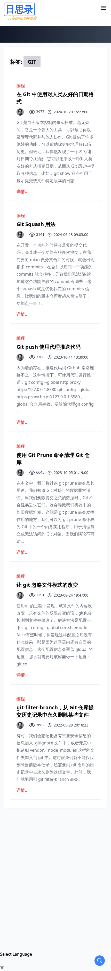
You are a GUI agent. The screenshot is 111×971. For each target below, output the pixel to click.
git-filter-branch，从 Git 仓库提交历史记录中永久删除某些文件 (55, 711)
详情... (23, 191)
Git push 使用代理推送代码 (49, 346)
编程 (21, 85)
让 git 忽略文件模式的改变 (47, 584)
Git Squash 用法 (36, 224)
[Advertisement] (55, 864)
